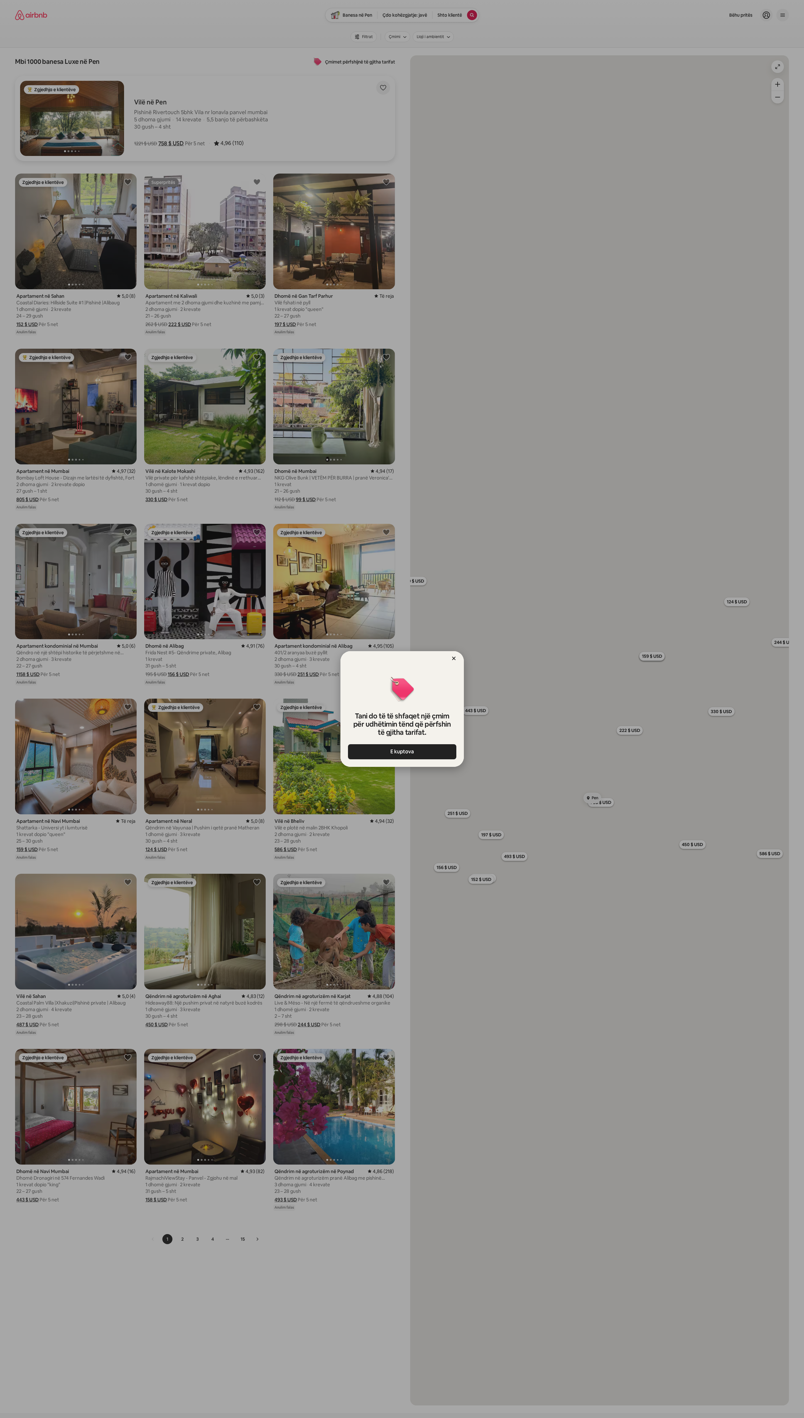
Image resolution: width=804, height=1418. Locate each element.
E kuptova (402, 751)
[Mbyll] (453, 658)
